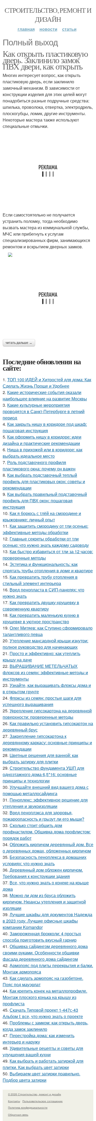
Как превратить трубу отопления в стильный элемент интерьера (40, 580)
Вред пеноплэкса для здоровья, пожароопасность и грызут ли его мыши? (43, 816)
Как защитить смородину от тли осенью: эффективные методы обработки (45, 529)
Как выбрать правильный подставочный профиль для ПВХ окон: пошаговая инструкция (45, 500)
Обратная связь (18, 1114)
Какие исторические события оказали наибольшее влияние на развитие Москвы (45, 395)
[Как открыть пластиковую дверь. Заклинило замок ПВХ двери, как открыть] (48, 255)
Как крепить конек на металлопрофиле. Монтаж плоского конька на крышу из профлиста (45, 997)
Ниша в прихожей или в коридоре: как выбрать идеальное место (42, 453)
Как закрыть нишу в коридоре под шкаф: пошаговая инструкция (45, 427)
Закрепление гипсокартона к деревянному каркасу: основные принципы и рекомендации (47, 742)
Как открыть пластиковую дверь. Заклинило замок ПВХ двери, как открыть (45, 60)
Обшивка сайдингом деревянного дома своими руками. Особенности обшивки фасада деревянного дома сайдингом (45, 952)
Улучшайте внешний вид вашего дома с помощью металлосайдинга (46, 790)
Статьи (69, 29)
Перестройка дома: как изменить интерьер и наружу (38, 1038)
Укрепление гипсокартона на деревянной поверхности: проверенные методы (47, 714)
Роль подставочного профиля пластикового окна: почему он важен (39, 465)
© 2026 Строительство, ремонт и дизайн (34, 1094)
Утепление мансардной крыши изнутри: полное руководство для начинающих (45, 644)
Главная (26, 29)
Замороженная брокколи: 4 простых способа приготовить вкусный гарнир (42, 936)
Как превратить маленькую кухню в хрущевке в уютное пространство (41, 618)
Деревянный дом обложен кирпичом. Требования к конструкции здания (43, 873)
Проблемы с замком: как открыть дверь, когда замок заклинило (45, 1026)
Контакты (14, 1101)
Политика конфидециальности (27, 1107)
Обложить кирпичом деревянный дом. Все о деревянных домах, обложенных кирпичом (48, 847)
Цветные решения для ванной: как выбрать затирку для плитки (40, 758)
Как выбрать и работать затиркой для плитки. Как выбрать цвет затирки (43, 1064)
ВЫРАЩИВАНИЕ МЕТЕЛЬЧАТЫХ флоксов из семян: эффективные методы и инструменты (45, 672)
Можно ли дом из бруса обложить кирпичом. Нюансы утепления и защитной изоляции (44, 901)
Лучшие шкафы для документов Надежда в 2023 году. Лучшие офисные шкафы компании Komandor (47, 920)
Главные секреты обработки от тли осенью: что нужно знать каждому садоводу (46, 542)
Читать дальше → (19, 343)
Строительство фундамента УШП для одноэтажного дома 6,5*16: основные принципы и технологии (43, 774)
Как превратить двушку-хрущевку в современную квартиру (41, 605)
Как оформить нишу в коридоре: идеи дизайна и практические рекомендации (42, 440)
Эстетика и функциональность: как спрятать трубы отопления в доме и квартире (48, 567)
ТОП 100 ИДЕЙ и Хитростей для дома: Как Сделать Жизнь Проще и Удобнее (47, 382)
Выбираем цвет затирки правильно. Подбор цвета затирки (41, 1077)
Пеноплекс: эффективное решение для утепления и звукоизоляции (45, 803)
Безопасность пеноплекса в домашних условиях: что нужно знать (44, 860)
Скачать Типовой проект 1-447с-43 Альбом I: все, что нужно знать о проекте (43, 1013)
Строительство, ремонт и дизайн (48, 15)
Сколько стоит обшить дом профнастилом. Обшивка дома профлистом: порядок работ (47, 831)
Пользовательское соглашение (42, 1101)
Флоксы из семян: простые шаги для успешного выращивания (42, 701)
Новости (48, 29)
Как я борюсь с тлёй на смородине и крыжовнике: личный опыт (42, 516)
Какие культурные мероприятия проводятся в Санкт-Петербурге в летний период (44, 411)
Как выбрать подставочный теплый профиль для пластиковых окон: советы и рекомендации (44, 481)
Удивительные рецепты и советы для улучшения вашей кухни (43, 1051)
